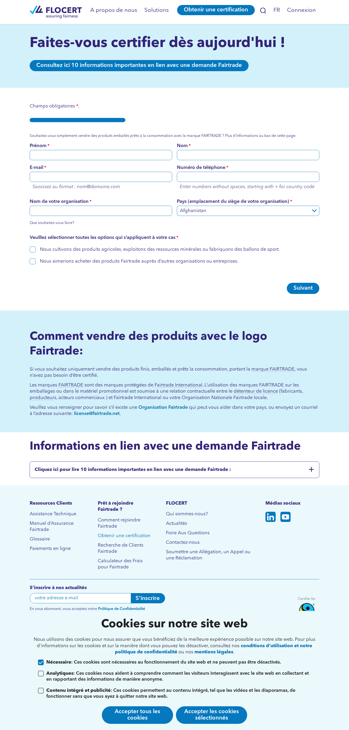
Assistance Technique (53, 514)
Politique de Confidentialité (121, 609)
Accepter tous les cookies (137, 715)
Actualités (176, 523)
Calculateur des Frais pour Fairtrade (120, 564)
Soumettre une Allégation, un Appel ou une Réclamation (208, 555)
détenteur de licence (256, 391)
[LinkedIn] (270, 518)
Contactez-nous (183, 542)
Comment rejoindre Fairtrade (119, 523)
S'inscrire (148, 598)
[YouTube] (285, 518)
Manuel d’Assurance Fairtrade (52, 526)
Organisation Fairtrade (163, 407)
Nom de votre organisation (60, 201)
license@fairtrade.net (97, 413)
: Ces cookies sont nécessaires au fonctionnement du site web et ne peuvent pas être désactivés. (163, 662)
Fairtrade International (178, 385)
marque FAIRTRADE (273, 369)
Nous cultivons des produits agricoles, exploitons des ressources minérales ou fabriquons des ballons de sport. (160, 249)
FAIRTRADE (70, 385)
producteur (42, 397)
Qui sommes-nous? (187, 514)
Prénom (39, 146)
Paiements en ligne (50, 548)
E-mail (38, 167)
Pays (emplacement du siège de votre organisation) (234, 201)
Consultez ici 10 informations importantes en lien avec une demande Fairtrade (139, 65)
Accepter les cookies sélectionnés (211, 715)
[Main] (56, 12)
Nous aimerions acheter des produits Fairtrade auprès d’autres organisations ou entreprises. (139, 261)
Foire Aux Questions (188, 533)
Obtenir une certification (216, 10)
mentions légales (213, 652)
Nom (184, 146)
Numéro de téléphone (202, 167)
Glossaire (40, 539)
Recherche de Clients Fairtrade (120, 548)
